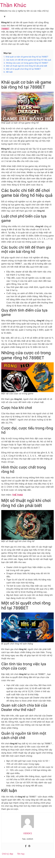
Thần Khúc (13, 5)
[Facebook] (26, 846)
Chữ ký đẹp (7, 853)
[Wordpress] (29, 846)
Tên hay (21, 853)
